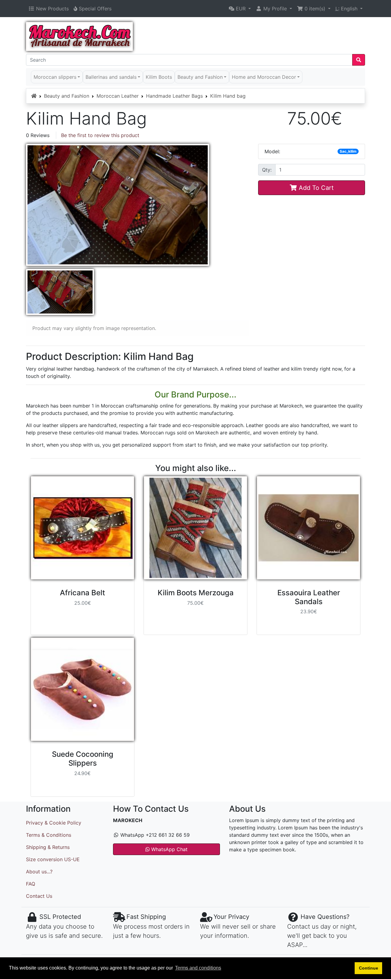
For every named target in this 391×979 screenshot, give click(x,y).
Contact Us (39, 896)
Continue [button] (368, 968)
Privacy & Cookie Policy (53, 823)
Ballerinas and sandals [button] (111, 77)
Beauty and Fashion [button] (200, 77)
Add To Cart (315, 187)
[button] (239, 8)
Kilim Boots (159, 77)
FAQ (30, 884)
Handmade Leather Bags (174, 96)
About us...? (39, 871)
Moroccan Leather (118, 96)
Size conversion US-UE (53, 859)
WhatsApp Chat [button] (169, 849)
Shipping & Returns (48, 847)
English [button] (347, 8)
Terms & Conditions (48, 835)
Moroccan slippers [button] (55, 77)
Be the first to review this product (100, 135)
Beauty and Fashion (66, 96)
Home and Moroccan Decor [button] (264, 77)
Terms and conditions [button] (198, 967)
